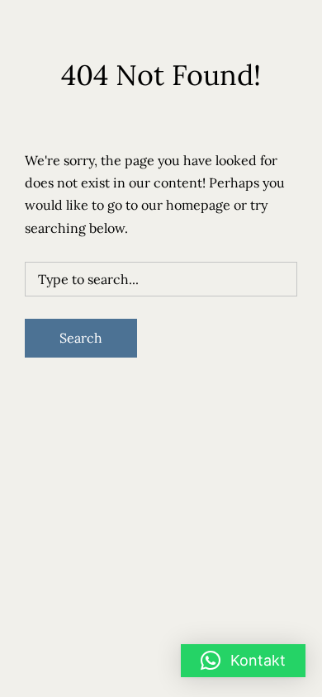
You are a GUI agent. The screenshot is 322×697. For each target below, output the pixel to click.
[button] (243, 660)
